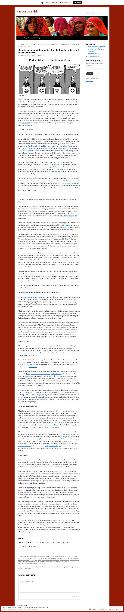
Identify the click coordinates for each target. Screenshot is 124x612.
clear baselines (72, 434)
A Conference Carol (92, 53)
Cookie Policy (34, 609)
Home (20, 38)
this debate (65, 225)
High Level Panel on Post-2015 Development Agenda (40, 558)
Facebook (89, 82)
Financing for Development (26, 148)
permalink (42, 563)
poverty (73, 561)
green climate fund (74, 560)
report (64, 311)
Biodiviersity (34, 556)
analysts (30, 490)
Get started (77, 2)
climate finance (46, 560)
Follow (89, 73)
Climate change (49, 556)
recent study (59, 327)
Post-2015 (67, 561)
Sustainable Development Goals (32, 297)
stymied (44, 248)
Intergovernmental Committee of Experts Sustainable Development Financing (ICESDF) (41, 561)
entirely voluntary (71, 183)
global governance (64, 560)
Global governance (68, 556)
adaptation (38, 560)
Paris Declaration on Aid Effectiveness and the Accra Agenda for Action (50, 146)
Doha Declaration (27, 151)
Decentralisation (58, 556)
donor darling (46, 464)
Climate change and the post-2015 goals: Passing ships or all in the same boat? (48, 51)
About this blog (35, 38)
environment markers (24, 446)
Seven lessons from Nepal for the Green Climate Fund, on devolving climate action (96, 49)
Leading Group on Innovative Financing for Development (43, 374)
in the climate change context (68, 216)
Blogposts (26, 38)
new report (25, 123)
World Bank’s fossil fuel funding (52, 422)
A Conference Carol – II (93, 56)
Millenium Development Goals (63, 558)
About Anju (45, 38)
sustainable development (25, 563)
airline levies (33, 367)
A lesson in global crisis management (96, 46)
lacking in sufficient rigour (53, 446)
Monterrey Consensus (68, 148)
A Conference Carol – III (93, 55)
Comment (74, 596)
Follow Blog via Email (93, 60)
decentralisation (54, 560)
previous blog (56, 164)
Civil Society (41, 556)
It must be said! (27, 11)
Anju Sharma (37, 55)
